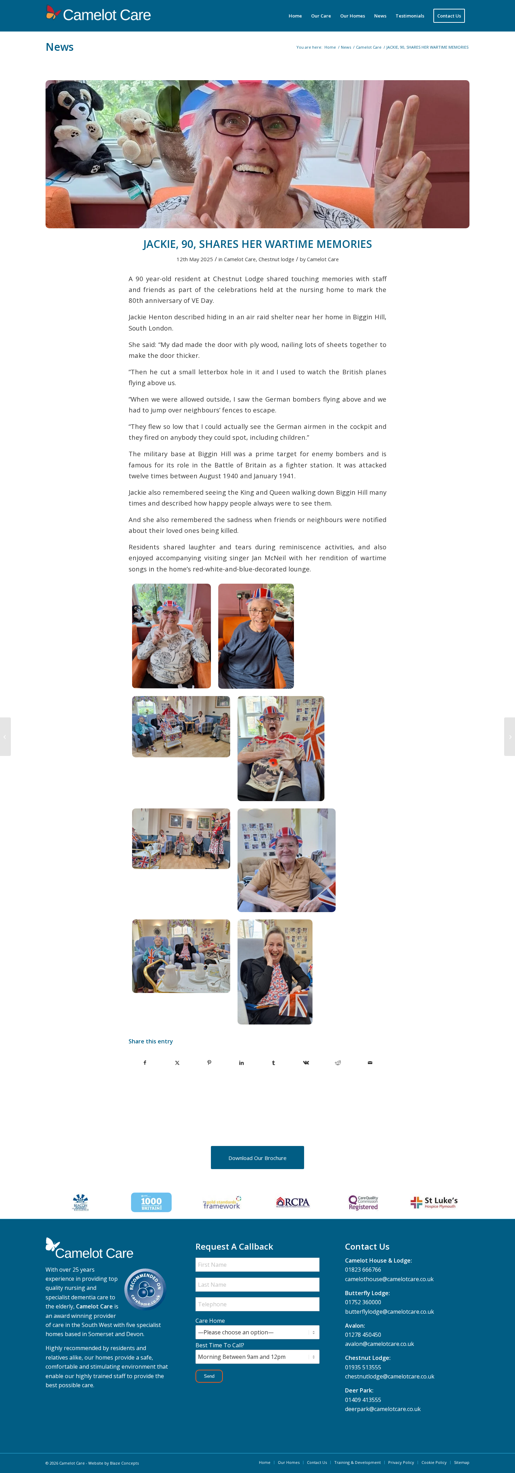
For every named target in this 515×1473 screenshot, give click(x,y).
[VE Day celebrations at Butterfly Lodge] (5, 736)
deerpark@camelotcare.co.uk (383, 1409)
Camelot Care (240, 259)
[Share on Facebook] (145, 1063)
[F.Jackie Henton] (257, 154)
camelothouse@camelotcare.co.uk (389, 1279)
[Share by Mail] (370, 1063)
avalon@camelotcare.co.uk (379, 1344)
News (60, 47)
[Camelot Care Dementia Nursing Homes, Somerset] (98, 16)
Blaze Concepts (124, 1463)
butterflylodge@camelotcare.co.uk (389, 1311)
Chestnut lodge (276, 259)
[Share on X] (177, 1063)
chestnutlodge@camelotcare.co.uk (389, 1376)
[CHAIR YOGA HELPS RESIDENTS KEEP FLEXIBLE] (509, 736)
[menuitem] (295, 16)
